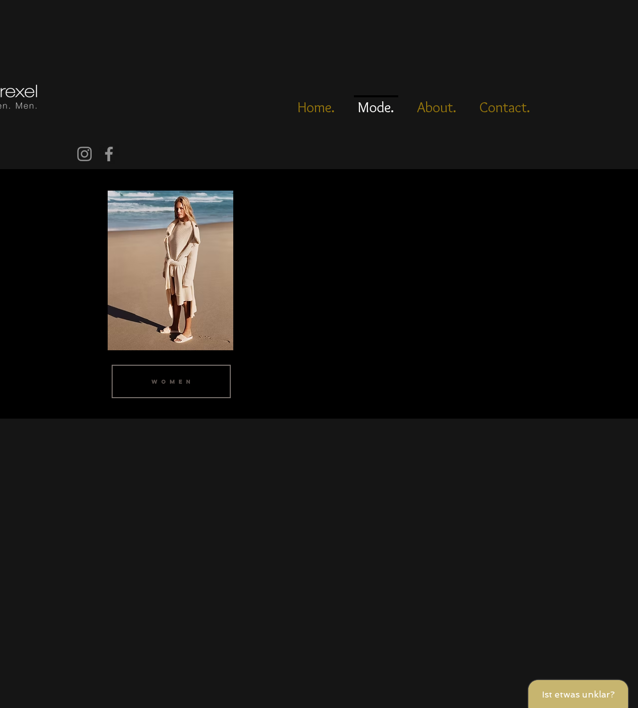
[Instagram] (84, 154)
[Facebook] (109, 154)
